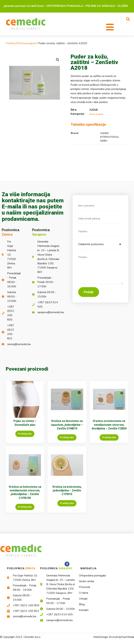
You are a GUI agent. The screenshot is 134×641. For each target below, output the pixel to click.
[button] (128, 19)
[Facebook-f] (67, 564)
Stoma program (27, 43)
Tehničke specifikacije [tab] (88, 124)
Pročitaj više (25, 433)
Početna (11, 43)
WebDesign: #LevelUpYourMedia (113, 637)
